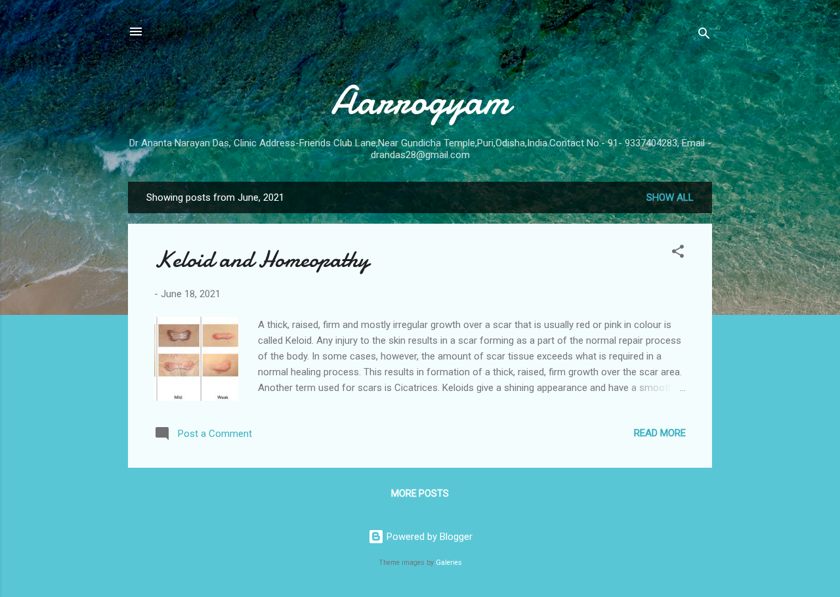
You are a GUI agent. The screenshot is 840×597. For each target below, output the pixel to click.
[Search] (704, 36)
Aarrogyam (420, 100)
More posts (420, 493)
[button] (678, 253)
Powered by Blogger (428, 537)
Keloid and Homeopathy (261, 259)
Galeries (449, 562)
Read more (660, 433)
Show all (670, 197)
